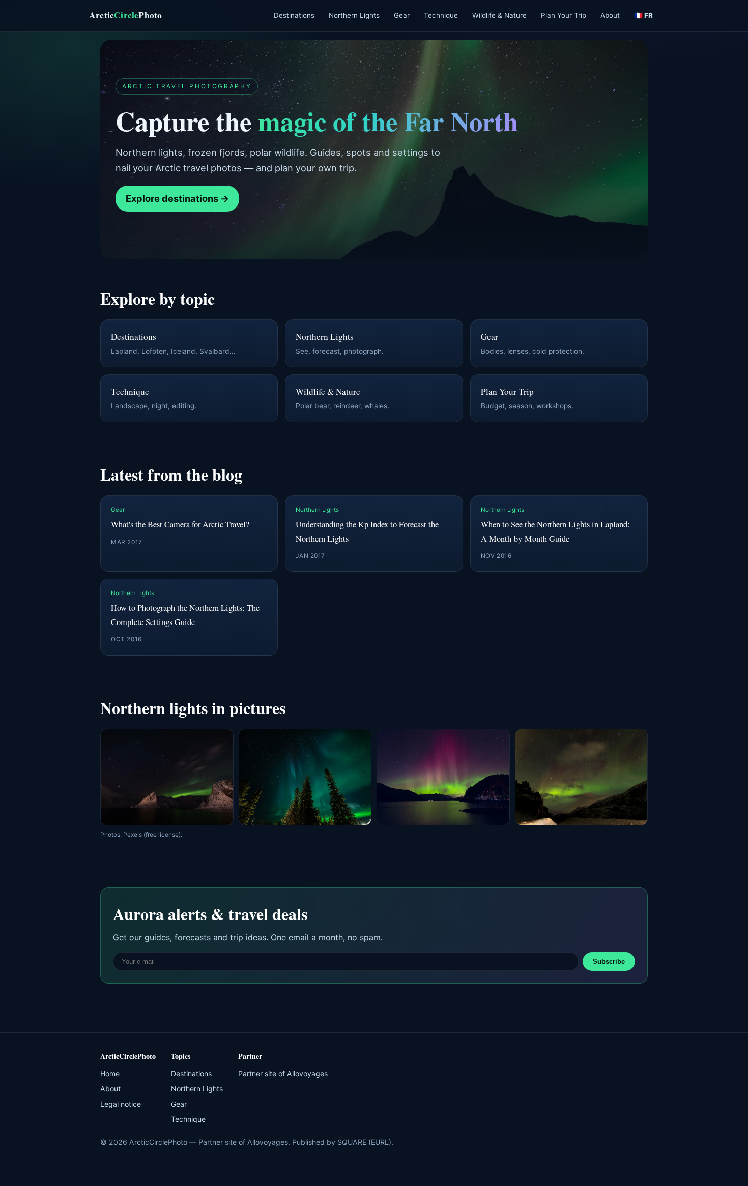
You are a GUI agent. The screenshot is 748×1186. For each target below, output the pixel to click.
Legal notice (120, 1104)
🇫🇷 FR (643, 15)
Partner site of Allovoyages (283, 1073)
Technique (441, 15)
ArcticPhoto (125, 14)
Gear (402, 15)
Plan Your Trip (563, 15)
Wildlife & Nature (499, 15)
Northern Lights (354, 15)
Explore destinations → (177, 198)
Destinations (294, 15)
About (610, 15)
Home (110, 1073)
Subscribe (609, 961)
